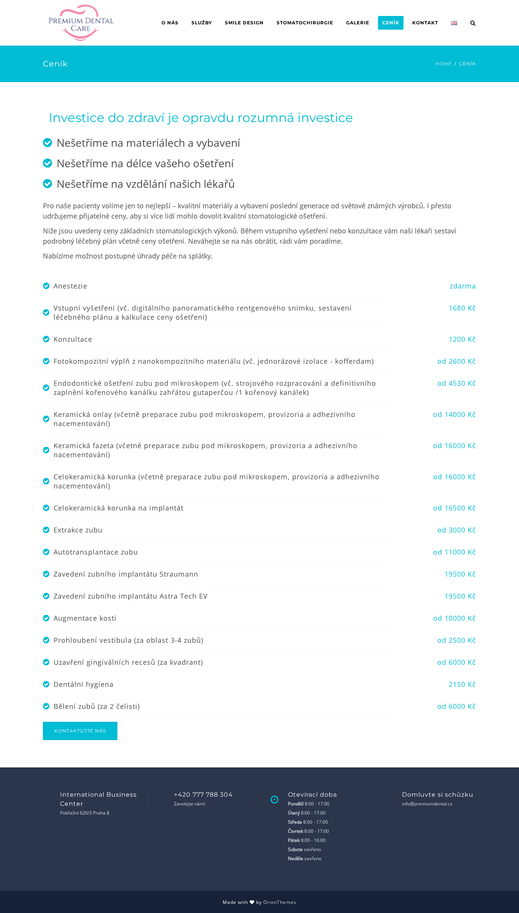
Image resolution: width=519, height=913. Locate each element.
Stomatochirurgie (305, 22)
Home (443, 64)
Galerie (357, 22)
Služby (201, 22)
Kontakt (425, 22)
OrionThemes (279, 902)
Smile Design (244, 22)
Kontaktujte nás (80, 731)
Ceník (390, 22)
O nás (170, 22)
